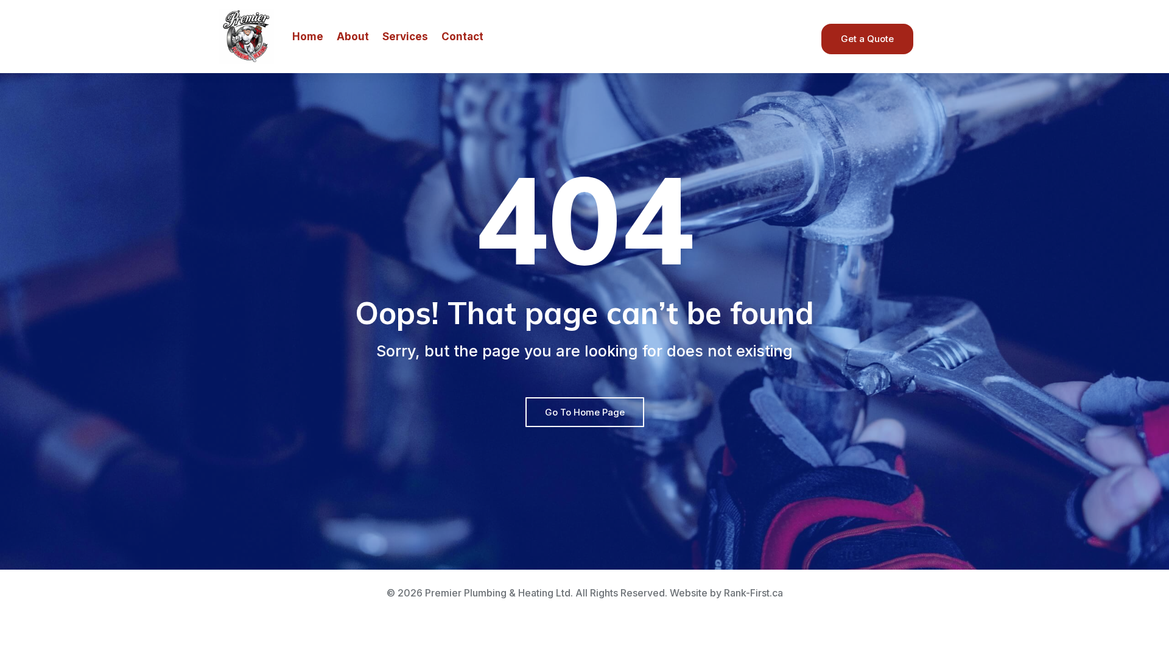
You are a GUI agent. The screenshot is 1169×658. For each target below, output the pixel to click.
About (353, 36)
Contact (462, 36)
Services (405, 36)
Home (307, 36)
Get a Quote (867, 38)
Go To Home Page (585, 412)
